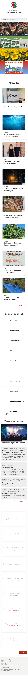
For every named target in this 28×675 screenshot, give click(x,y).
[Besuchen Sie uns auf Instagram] (26, 16)
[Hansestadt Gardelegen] (14, 663)
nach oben (23, 652)
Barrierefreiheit (18, 669)
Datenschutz (3, 670)
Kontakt (8, 670)
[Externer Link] (14, 41)
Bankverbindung (4, 669)
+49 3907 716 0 (4, 663)
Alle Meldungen (23, 305)
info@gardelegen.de (5, 667)
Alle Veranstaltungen (22, 500)
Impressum (11, 669)
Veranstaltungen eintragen (9, 500)
